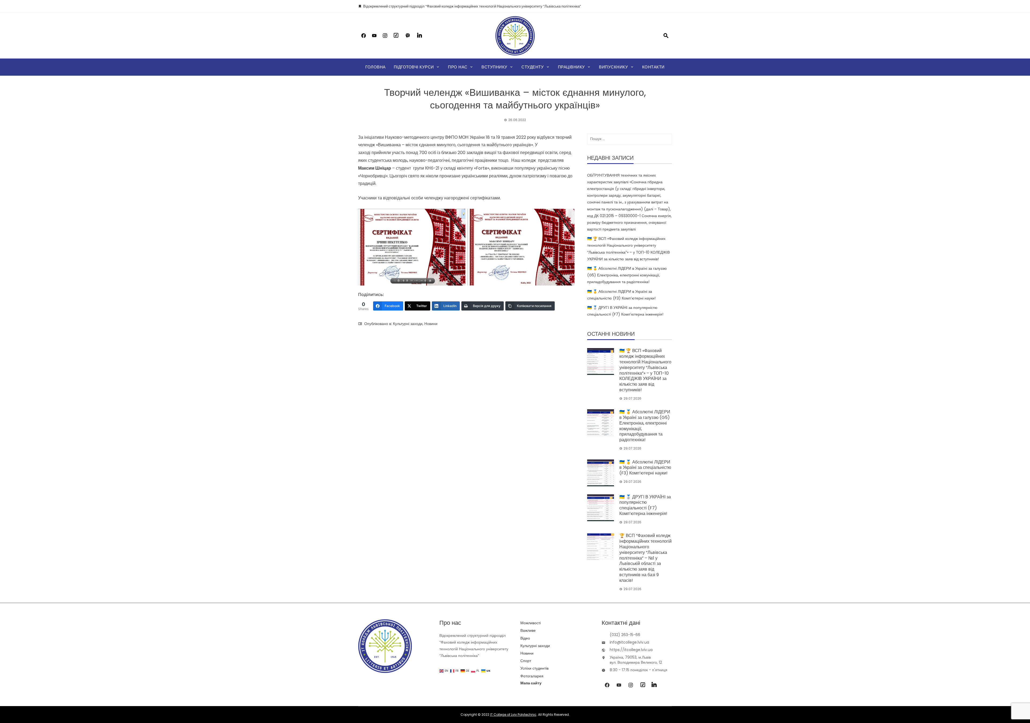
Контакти (653, 67)
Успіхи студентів (534, 668)
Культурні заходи (407, 323)
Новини (430, 323)
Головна (375, 67)
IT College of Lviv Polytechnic (513, 714)
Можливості (530, 623)
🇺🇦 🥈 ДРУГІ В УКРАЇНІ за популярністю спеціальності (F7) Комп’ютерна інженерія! (645, 505)
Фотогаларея (531, 676)
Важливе (528, 630)
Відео (525, 638)
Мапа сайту (531, 683)
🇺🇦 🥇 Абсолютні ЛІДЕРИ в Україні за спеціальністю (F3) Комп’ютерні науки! (645, 467)
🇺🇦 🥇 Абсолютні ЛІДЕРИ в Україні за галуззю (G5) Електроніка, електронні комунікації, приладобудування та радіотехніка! (627, 275)
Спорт (525, 660)
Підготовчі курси (414, 67)
